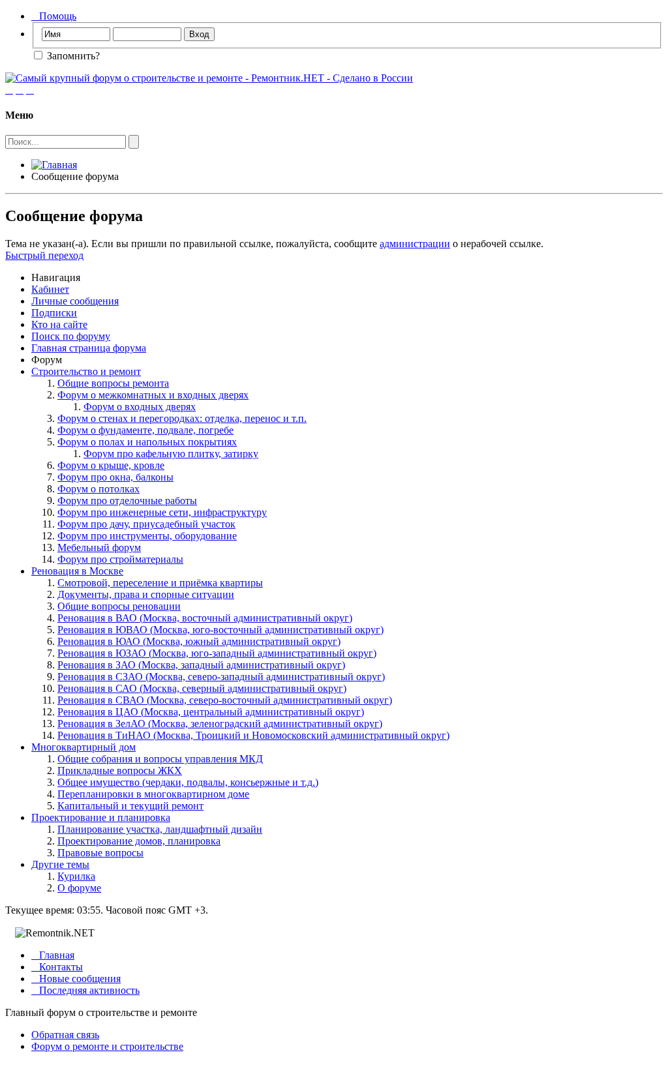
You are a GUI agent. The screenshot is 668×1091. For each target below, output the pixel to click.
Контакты (57, 966)
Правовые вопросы (100, 852)
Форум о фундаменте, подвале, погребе (145, 430)
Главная (52, 955)
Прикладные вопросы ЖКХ (119, 770)
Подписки (54, 312)
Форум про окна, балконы (115, 477)
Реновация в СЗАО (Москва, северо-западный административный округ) (221, 676)
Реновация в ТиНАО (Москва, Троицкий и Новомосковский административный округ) (253, 735)
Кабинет (50, 289)
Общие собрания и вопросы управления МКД (160, 758)
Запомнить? (72, 55)
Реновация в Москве (77, 570)
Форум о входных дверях (140, 406)
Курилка (76, 876)
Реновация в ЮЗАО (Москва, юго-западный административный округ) (216, 653)
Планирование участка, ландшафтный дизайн (159, 829)
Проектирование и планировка (100, 817)
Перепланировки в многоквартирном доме (153, 794)
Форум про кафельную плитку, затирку (171, 453)
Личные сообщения (75, 300)
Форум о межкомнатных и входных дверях (153, 394)
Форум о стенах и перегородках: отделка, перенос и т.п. (182, 418)
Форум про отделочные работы (127, 500)
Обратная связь (65, 1034)
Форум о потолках (98, 488)
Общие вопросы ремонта (113, 383)
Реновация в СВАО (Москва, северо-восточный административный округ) (224, 700)
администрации (415, 243)
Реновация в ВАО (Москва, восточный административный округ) (204, 617)
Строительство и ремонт (86, 371)
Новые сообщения (76, 978)
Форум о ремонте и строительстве (107, 1046)
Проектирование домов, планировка (138, 840)
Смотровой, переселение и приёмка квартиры (160, 582)
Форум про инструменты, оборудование (147, 535)
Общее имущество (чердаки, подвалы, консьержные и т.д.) (187, 782)
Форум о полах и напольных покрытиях (147, 441)
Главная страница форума (88, 347)
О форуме (79, 887)
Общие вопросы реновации (119, 606)
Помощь (53, 16)
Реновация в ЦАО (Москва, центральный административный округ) (210, 711)
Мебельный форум (99, 547)
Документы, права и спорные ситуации (145, 594)
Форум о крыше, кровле (110, 465)
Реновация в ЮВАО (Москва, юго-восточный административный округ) (220, 629)
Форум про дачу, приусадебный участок (146, 524)
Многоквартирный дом (83, 747)
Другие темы (60, 864)
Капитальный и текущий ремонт (130, 805)
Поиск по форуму (70, 336)
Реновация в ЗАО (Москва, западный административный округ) (201, 664)
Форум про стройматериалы (120, 559)
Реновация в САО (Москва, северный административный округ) (201, 688)
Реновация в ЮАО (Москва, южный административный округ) (199, 641)
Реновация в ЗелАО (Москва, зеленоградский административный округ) (219, 723)
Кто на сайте (59, 324)
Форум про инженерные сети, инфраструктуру (162, 512)
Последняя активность (85, 990)
